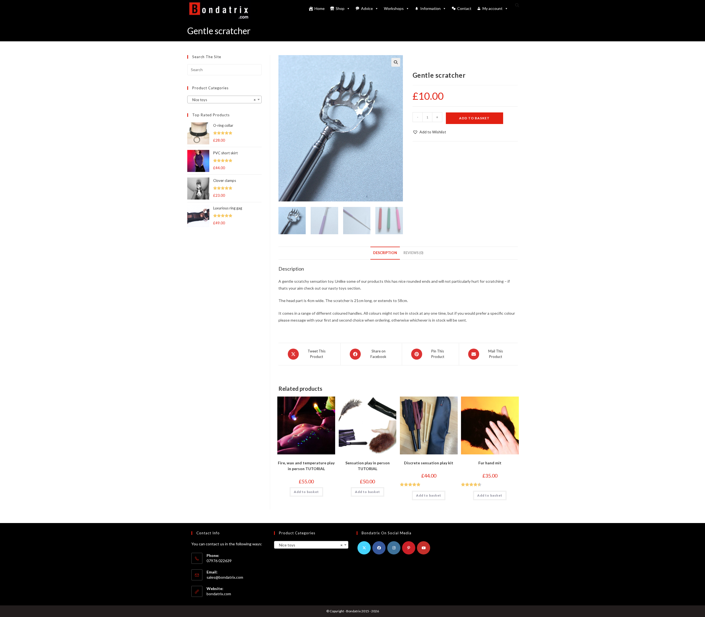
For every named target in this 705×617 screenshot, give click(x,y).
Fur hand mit (489, 462)
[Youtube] (423, 547)
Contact (464, 8)
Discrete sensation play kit (428, 462)
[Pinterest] (408, 547)
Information (430, 8)
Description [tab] (385, 253)
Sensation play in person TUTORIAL (367, 465)
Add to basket (474, 118)
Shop (340, 8)
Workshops (394, 8)
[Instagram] (393, 547)
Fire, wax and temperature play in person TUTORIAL (306, 465)
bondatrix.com (219, 593)
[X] (364, 547)
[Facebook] (379, 547)
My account (492, 8)
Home (319, 8)
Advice (367, 8)
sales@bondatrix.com (225, 577)
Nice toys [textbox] (223, 100)
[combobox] (224, 99)
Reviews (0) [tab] (413, 253)
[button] (395, 62)
